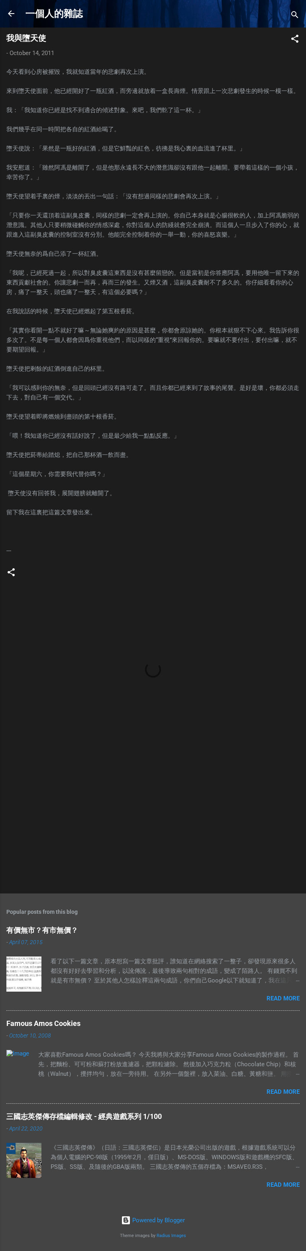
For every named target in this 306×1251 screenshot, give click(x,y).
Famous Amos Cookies (43, 1023)
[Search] (295, 16)
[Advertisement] (153, 825)
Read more (283, 998)
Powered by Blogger (158, 1220)
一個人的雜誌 (54, 13)
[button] (295, 40)
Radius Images (171, 1235)
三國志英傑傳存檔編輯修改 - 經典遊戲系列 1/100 (84, 1116)
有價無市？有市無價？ (42, 930)
